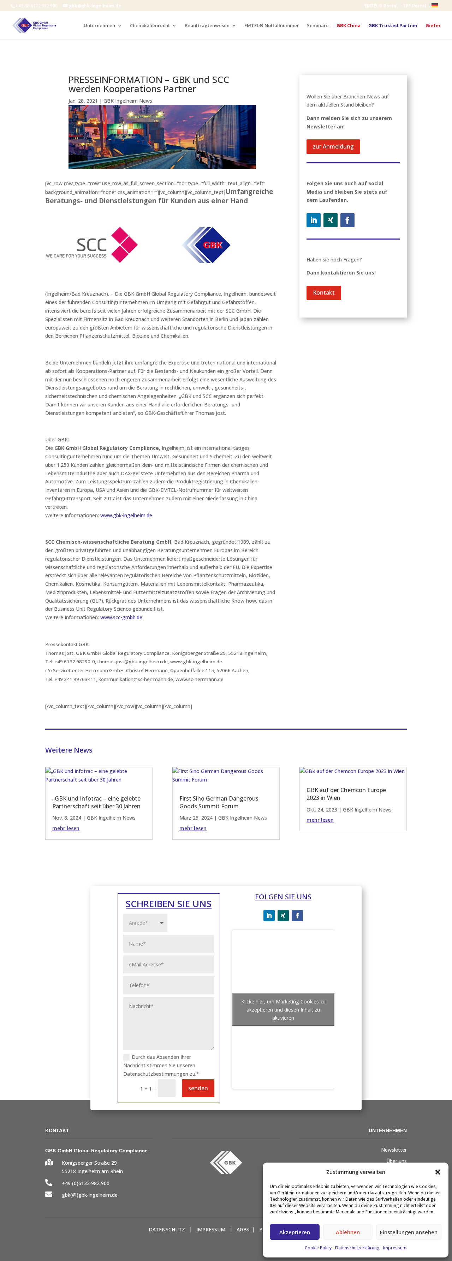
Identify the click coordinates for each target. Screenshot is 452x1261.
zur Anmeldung (333, 146)
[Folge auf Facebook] (347, 220)
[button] (437, 1172)
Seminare (318, 26)
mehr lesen (65, 828)
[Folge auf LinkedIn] (314, 220)
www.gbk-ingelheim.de (126, 515)
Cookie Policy (318, 1248)
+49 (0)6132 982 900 (85, 1183)
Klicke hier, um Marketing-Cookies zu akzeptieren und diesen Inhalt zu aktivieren (283, 1009)
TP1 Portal (414, 6)
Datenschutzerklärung (357, 1248)
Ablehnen (348, 1232)
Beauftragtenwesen (207, 26)
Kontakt (324, 292)
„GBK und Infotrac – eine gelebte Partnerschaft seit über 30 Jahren (96, 802)
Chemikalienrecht (150, 26)
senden (198, 1088)
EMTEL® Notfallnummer (271, 26)
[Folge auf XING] (330, 220)
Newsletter (394, 1149)
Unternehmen (99, 26)
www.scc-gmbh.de (121, 617)
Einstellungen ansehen (409, 1232)
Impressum (394, 1248)
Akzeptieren (294, 1232)
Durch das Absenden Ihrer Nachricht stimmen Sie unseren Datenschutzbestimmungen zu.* (161, 1065)
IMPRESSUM (210, 1229)
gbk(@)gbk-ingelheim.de (90, 1194)
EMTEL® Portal (381, 6)
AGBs (243, 1229)
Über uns (396, 1161)
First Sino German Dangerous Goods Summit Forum (218, 802)
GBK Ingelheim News (127, 100)
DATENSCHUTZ (167, 1229)
